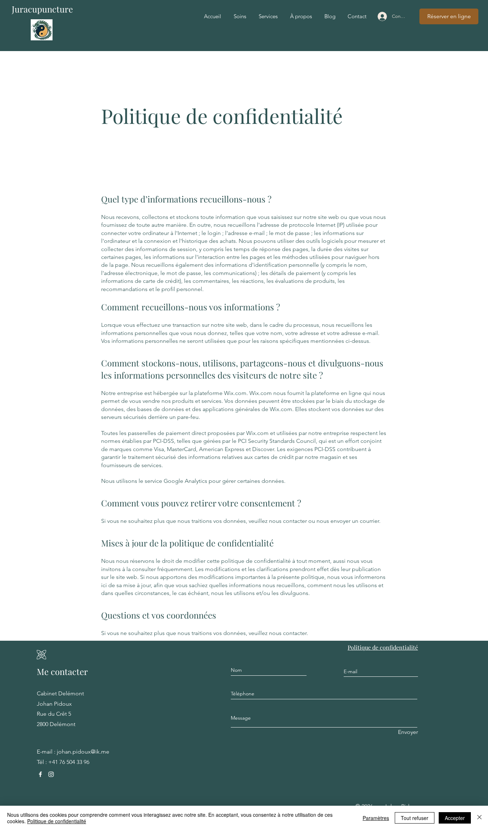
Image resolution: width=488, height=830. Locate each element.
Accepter (455, 817)
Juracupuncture (42, 9)
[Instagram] (51, 774)
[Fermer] (479, 817)
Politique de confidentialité (56, 821)
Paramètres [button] (376, 817)
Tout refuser (414, 817)
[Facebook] (40, 774)
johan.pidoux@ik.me (83, 751)
